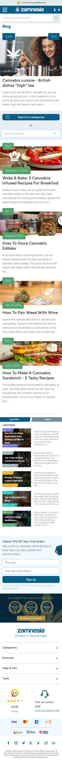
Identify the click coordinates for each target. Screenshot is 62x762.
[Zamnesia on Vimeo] (23, 743)
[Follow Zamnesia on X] (31, 743)
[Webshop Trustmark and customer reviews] (43, 732)
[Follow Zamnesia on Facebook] (8, 743)
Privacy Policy (46, 585)
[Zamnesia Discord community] (53, 743)
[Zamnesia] (29, 9)
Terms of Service (8, 588)
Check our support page (47, 710)
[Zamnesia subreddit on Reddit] (46, 743)
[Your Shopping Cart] (59, 10)
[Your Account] (55, 9)
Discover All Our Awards (31, 618)
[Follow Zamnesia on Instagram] (16, 743)
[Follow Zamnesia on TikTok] (38, 743)
